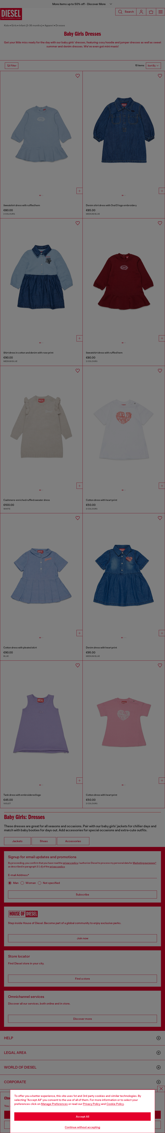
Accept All (82, 1116)
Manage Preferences (54, 1103)
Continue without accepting (82, 1127)
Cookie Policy (115, 1103)
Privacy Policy (91, 1103)
